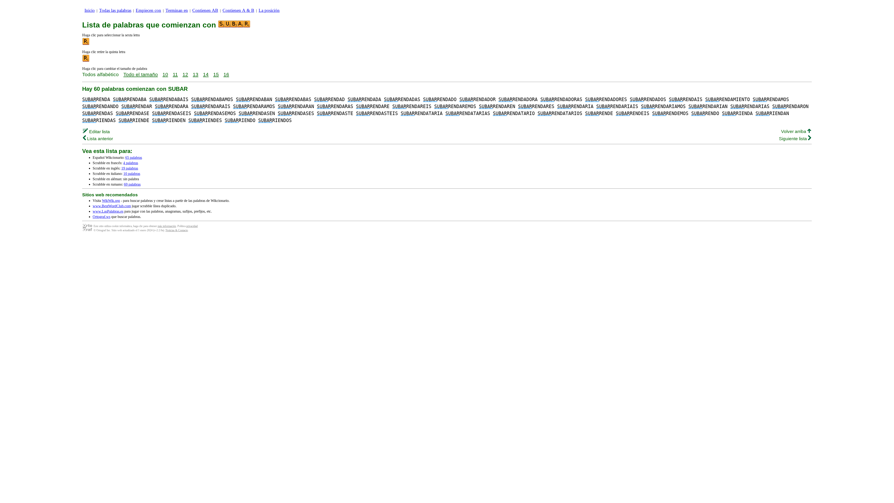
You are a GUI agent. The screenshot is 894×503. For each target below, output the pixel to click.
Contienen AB (205, 10)
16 (226, 74)
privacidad (192, 226)
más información (167, 226)
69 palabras (132, 184)
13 (195, 74)
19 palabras (129, 168)
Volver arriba (794, 131)
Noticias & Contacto (177, 230)
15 (216, 74)
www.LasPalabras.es (108, 211)
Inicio (90, 10)
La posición (269, 10)
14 (206, 74)
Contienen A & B (238, 10)
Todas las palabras (115, 10)
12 (185, 74)
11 (175, 74)
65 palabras (133, 158)
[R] (86, 44)
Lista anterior (99, 138)
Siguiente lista (793, 138)
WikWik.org (111, 201)
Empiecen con (148, 10)
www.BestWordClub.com (112, 206)
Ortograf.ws (101, 217)
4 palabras (130, 163)
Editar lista (99, 131)
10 (165, 74)
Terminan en (177, 10)
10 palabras (131, 174)
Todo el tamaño (140, 74)
